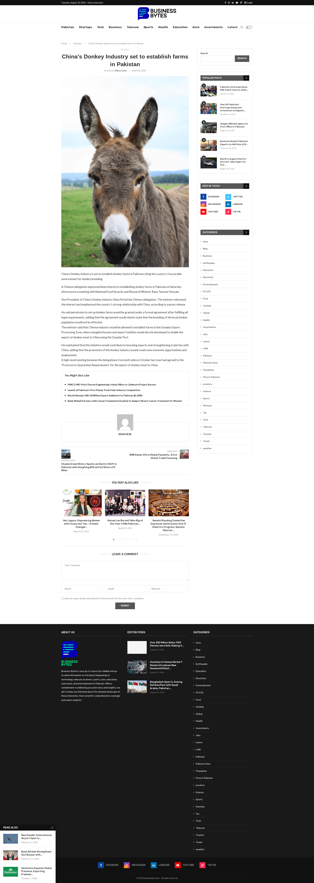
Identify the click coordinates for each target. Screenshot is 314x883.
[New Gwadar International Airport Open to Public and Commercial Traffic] (10, 839)
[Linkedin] (233, 2)
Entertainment (210, 284)
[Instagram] (229, 2)
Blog (205, 248)
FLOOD (207, 291)
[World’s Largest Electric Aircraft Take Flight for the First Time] (209, 162)
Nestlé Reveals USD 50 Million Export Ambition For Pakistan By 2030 (105, 395)
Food (205, 298)
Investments (213, 27)
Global (206, 312)
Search (204, 53)
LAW (205, 348)
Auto (196, 27)
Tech (100, 27)
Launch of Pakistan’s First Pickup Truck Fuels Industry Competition (104, 390)
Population (208, 369)
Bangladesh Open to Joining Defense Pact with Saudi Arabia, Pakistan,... (166, 685)
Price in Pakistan (211, 377)
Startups (85, 27)
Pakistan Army (210, 362)
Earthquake (209, 263)
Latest (232, 27)
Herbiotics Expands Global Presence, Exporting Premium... (36, 871)
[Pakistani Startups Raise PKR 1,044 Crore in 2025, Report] (209, 91)
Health (163, 27)
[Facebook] (225, 2)
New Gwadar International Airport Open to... (36, 837)
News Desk (121, 70)
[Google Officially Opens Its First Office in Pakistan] (209, 127)
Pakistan (67, 27)
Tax (205, 412)
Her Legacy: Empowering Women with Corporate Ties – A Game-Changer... (81, 523)
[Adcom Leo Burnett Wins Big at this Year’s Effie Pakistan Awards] (125, 502)
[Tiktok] (241, 2)
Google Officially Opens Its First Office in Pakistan (234, 125)
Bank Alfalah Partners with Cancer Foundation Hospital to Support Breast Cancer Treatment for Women (125, 400)
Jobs (205, 334)
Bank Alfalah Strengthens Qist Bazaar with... (36, 853)
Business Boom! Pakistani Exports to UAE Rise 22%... (234, 142)
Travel (206, 441)
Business (115, 27)
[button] (66, 515)
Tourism (207, 434)
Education (180, 27)
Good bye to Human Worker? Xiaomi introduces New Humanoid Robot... (166, 665)
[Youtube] (237, 2)
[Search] (241, 27)
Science (207, 391)
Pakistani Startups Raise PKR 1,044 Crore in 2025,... (234, 88)
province (207, 384)
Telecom (133, 27)
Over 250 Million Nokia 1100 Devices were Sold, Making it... (167, 644)
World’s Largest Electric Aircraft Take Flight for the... (233, 162)
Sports (148, 27)
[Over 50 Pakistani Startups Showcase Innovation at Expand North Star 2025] (209, 108)
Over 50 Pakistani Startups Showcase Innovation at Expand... (232, 107)
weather (207, 448)
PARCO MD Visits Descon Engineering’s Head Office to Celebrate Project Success (112, 384)
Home (64, 43)
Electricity (208, 277)
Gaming (207, 305)
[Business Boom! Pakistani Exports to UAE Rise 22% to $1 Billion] (209, 145)
